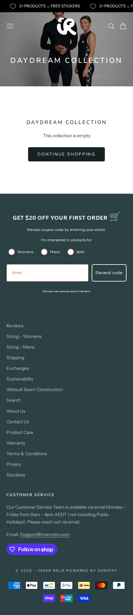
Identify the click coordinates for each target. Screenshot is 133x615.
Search (13, 400)
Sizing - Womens (24, 336)
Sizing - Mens (20, 347)
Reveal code (109, 273)
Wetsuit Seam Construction (34, 389)
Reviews (15, 326)
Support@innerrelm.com (45, 534)
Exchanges (17, 368)
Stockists (15, 475)
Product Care (19, 432)
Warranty (15, 443)
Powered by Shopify (92, 570)
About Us (16, 411)
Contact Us (17, 422)
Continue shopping (66, 154)
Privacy (13, 464)
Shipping (15, 357)
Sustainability (19, 379)
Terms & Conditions (26, 453)
